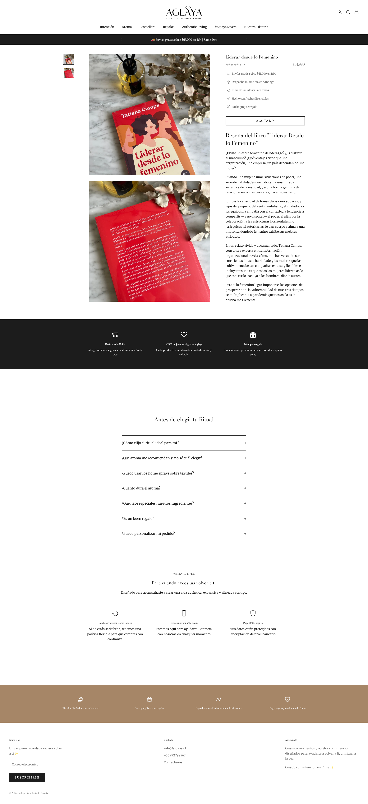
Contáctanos (173, 762)
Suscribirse (27, 777)
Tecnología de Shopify (37, 793)
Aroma (127, 27)
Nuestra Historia (256, 27)
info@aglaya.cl (175, 748)
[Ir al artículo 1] (68, 59)
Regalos (168, 27)
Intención (107, 27)
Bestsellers (147, 27)
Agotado (265, 121)
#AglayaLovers (226, 27)
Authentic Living (194, 27)
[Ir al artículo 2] (68, 73)
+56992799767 (175, 755)
